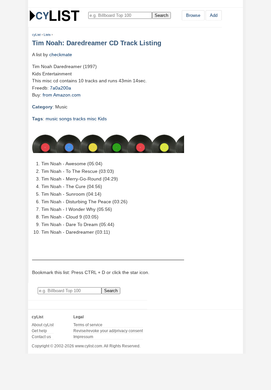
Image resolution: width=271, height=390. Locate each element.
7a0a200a (60, 88)
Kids (102, 118)
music (52, 118)
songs (65, 118)
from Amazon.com (62, 95)
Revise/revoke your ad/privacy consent (108, 331)
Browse (193, 15)
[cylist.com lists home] (54, 15)
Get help (39, 331)
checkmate (60, 54)
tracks (79, 118)
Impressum (83, 336)
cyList (36, 34)
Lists (47, 34)
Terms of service (87, 325)
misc (92, 118)
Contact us (41, 336)
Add (213, 15)
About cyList (43, 325)
